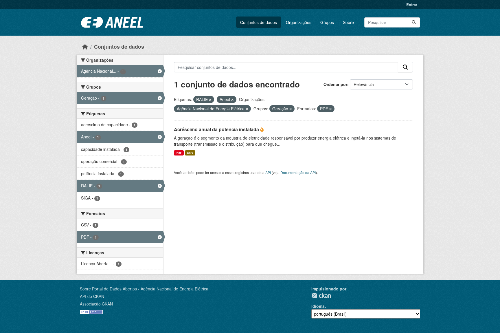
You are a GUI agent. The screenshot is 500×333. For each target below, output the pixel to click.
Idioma (318, 306)
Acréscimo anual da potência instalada (217, 129)
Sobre (348, 22)
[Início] (85, 46)
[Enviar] (414, 22)
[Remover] (210, 99)
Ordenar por (335, 84)
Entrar (411, 4)
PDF (179, 153)
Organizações (298, 22)
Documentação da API (298, 172)
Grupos (327, 22)
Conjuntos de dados (258, 22)
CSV (190, 153)
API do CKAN (92, 296)
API (268, 172)
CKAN (321, 295)
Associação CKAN (96, 304)
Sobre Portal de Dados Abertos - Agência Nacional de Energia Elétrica (144, 289)
